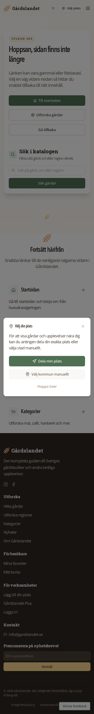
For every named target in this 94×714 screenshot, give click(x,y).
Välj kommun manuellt (50, 374)
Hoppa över (47, 386)
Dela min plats (50, 361)
